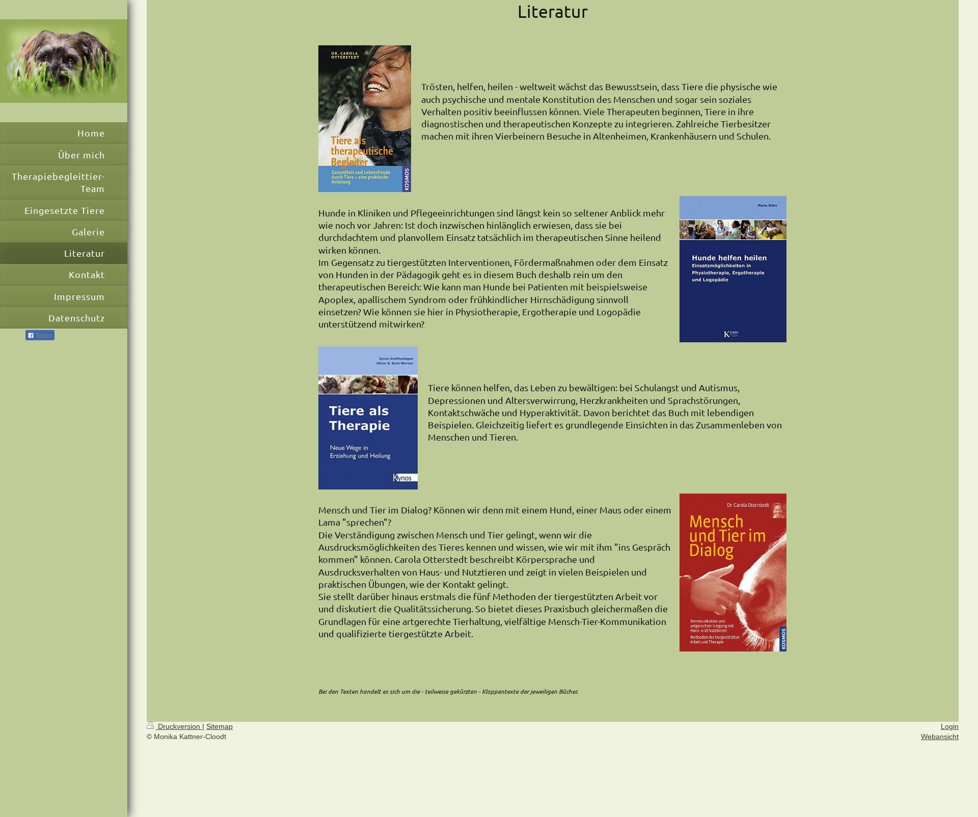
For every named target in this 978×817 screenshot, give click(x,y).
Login (950, 726)
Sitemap (219, 726)
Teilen (43, 335)
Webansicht (940, 736)
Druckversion (179, 726)
